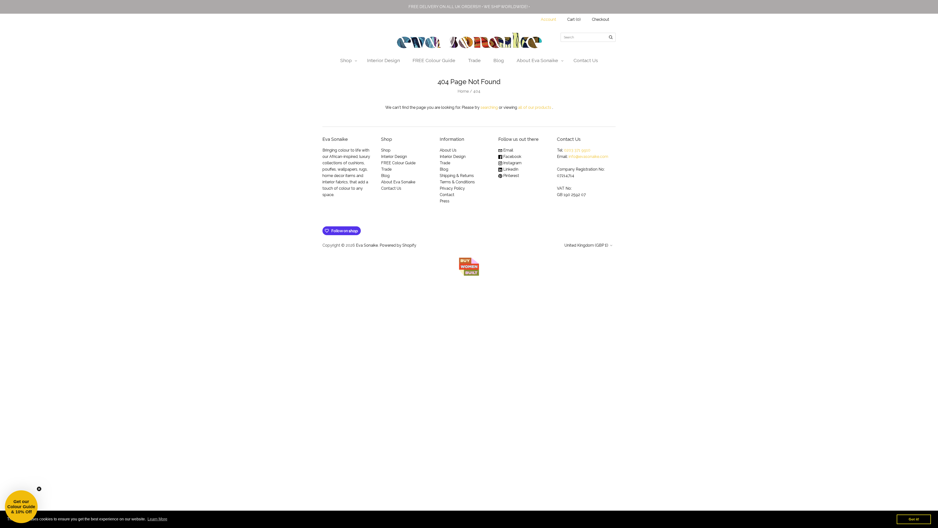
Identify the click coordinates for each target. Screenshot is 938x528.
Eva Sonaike (367, 245)
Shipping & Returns (457, 175)
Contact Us (586, 60)
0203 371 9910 (577, 150)
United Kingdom (586, 245)
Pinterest (510, 175)
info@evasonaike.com (588, 156)
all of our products (534, 107)
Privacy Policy (452, 188)
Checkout (600, 19)
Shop (346, 60)
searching (489, 107)
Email (507, 150)
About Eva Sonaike (537, 60)
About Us (448, 150)
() (574, 19)
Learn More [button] (157, 519)
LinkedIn (510, 169)
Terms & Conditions (457, 182)
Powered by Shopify (398, 245)
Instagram (512, 163)
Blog (498, 60)
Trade (474, 60)
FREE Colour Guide (434, 60)
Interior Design (383, 60)
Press (444, 201)
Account (548, 19)
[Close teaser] (39, 488)
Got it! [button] (914, 519)
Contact (447, 194)
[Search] (611, 37)
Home (463, 91)
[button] (21, 506)
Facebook (511, 156)
